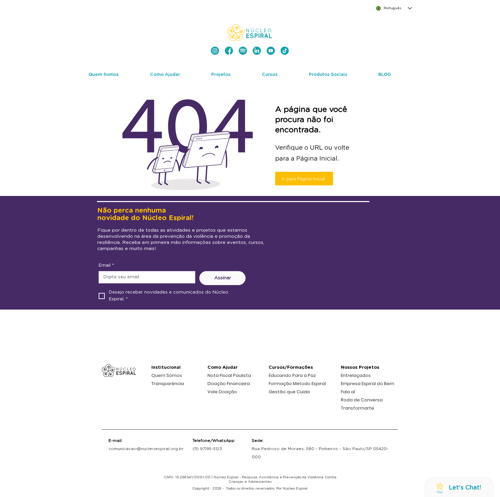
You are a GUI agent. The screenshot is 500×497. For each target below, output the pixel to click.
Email (106, 265)
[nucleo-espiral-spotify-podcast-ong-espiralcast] (243, 51)
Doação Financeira (228, 383)
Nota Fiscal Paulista (229, 375)
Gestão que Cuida (289, 391)
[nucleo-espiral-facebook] (229, 51)
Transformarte (357, 408)
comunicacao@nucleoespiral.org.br (146, 449)
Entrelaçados (356, 375)
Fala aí (348, 391)
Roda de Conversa (362, 400)
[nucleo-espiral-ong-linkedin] (257, 51)
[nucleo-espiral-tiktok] (285, 51)
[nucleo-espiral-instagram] (215, 51)
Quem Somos (166, 375)
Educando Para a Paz (292, 375)
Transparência (167, 383)
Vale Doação (222, 391)
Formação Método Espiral (297, 383)
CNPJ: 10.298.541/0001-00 (187, 477)
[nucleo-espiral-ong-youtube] (271, 51)
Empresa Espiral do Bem (367, 383)
